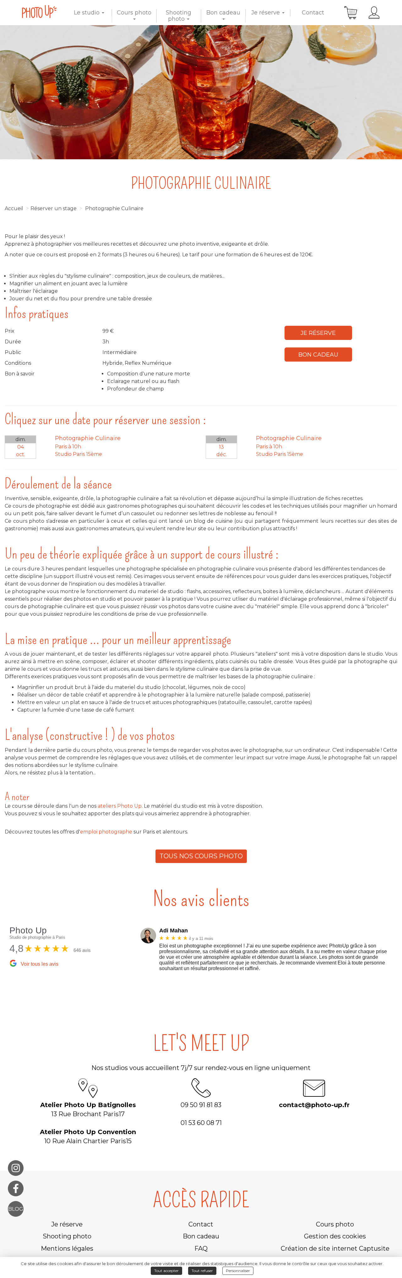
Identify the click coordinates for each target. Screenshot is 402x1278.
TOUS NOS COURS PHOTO (201, 856)
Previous (136, 951)
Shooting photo (178, 15)
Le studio (87, 12)
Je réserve (266, 12)
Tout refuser (202, 1270)
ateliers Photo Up (119, 806)
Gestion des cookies (335, 1236)
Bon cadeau (223, 12)
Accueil (14, 208)
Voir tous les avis (39, 964)
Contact (313, 12)
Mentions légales (67, 1248)
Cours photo (134, 12)
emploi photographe (106, 832)
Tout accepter (166, 1270)
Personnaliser (238, 1270)
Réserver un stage (53, 208)
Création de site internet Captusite (335, 1248)
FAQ (201, 1248)
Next (397, 951)
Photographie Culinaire (114, 208)
